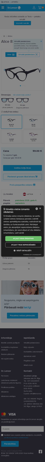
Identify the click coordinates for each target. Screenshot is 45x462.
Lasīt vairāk (19, 233)
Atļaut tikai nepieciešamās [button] (23, 245)
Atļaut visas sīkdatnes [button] (23, 238)
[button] (22, 250)
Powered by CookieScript (32, 255)
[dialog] (22, 231)
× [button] (40, 208)
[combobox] (37, 208)
